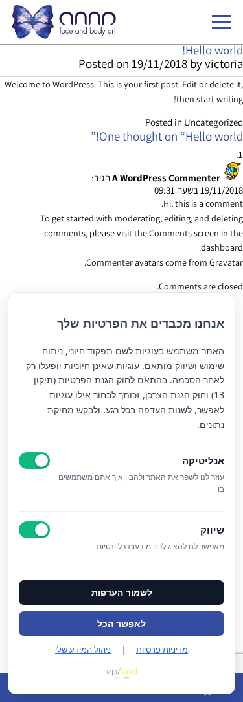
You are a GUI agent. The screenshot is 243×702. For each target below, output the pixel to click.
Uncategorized (213, 122)
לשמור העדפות (121, 592)
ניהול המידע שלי (83, 649)
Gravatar (226, 262)
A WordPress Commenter (166, 178)
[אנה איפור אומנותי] (64, 35)
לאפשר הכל (121, 623)
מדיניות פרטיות (162, 649)
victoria (224, 63)
